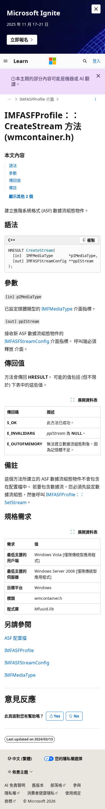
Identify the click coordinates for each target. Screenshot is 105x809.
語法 (13, 165)
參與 (77, 785)
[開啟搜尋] (84, 61)
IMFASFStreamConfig (26, 341)
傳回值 (15, 180)
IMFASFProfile (19, 650)
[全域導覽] (5, 61)
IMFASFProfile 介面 (37, 99)
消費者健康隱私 (41, 793)
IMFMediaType (57, 309)
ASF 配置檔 (15, 638)
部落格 (56, 785)
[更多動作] (96, 99)
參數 (13, 173)
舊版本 (38, 785)
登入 (97, 61)
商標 (8, 801)
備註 (13, 187)
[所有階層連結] (9, 99)
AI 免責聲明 (14, 785)
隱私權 (10, 793)
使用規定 (73, 793)
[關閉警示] (96, 8)
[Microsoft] (52, 61)
